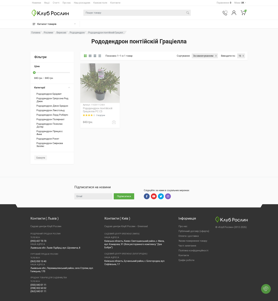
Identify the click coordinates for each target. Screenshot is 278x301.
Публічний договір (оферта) (193, 231)
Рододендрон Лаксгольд (51, 110)
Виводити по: (228, 55)
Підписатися (124, 196)
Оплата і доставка (188, 236)
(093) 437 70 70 (38, 241)
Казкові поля (100, 3)
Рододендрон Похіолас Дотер (50, 125)
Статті (56, 3)
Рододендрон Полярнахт (51, 119)
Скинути (40, 157)
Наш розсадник (82, 3)
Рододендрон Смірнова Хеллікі (50, 145)
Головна (36, 32)
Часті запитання (187, 245)
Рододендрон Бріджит (49, 93)
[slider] (34, 72)
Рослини (48, 32)
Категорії (39, 87)
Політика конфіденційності (193, 250)
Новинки (36, 3)
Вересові (61, 32)
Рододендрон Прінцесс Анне (50, 133)
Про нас (67, 3)
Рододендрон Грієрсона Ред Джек (52, 100)
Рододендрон (77, 32)
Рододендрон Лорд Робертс (52, 114)
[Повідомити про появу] (114, 122)
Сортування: (183, 55)
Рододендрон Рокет (48, 138)
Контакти (115, 3)
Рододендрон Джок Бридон (52, 105)
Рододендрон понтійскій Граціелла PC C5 (97, 110)
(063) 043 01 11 (38, 291)
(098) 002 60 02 (38, 288)
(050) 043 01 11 (38, 285)
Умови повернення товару (192, 240)
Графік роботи (186, 260)
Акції (47, 3)
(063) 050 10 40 (38, 261)
